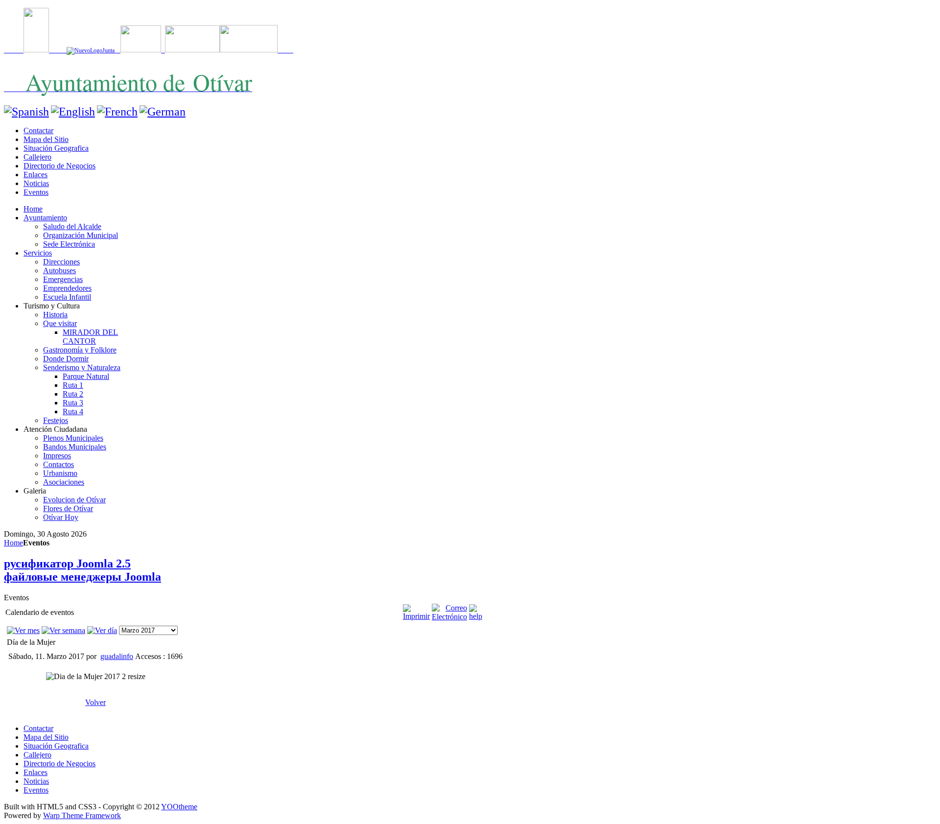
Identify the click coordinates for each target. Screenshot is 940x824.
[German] (163, 111)
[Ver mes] (23, 630)
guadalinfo (116, 656)
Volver (95, 702)
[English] (73, 111)
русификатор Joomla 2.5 (67, 563)
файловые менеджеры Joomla (82, 576)
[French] (117, 111)
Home (13, 543)
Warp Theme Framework (82, 815)
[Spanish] (26, 111)
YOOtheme (179, 806)
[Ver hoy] (102, 630)
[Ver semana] (63, 630)
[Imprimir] (416, 616)
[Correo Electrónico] (449, 616)
